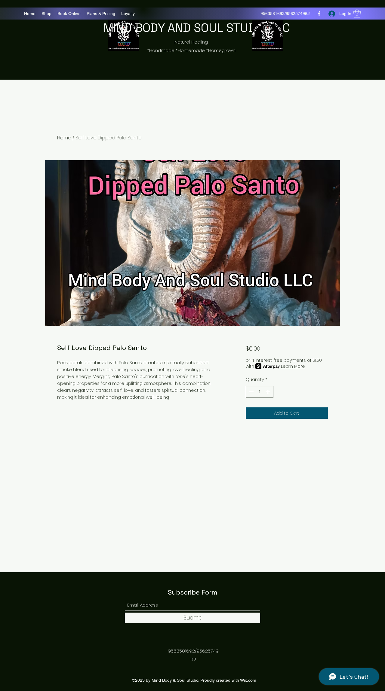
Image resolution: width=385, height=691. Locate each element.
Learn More (293, 366)
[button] (357, 13)
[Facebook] (319, 14)
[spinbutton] (259, 391)
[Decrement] (251, 391)
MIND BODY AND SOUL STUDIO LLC (196, 27)
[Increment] (268, 391)
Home (64, 137)
